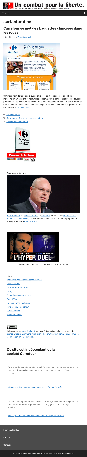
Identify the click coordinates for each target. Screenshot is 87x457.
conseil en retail (31, 215)
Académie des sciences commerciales (24, 280)
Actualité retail (13, 115)
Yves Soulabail (28, 331)
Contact (7, 445)
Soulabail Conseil (14, 314)
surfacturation (39, 118)
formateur (45, 215)
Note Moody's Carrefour (18, 307)
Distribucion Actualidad (17, 287)
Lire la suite (23, 107)
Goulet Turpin (13, 299)
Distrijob (10, 291)
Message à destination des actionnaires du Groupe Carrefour (36, 387)
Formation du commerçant (19, 295)
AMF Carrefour (13, 283)
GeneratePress (68, 453)
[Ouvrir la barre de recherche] (84, 13)
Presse (6, 437)
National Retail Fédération (18, 303)
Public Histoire (13, 311)
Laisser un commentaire (17, 121)
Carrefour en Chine (15, 118)
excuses (28, 118)
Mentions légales (11, 430)
